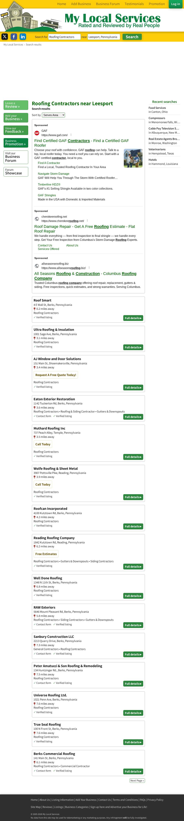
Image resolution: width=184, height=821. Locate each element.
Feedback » (14, 130)
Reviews (47, 807)
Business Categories (77, 807)
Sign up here (97, 807)
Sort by (36, 115)
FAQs (143, 799)
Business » (13, 117)
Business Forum (12, 157)
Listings (58, 807)
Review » (12, 105)
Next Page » (137, 780)
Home (34, 799)
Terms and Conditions (125, 799)
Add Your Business (85, 799)
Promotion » (15, 143)
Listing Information (63, 799)
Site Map (36, 807)
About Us (45, 799)
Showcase (13, 171)
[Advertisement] (92, 73)
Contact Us (104, 799)
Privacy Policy (155, 799)
